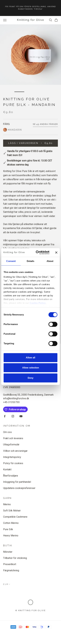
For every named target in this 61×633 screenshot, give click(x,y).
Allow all (30, 357)
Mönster (7, 551)
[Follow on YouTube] (21, 416)
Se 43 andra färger (45, 124)
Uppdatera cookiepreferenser (19, 488)
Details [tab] (30, 261)
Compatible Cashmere (15, 516)
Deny (30, 378)
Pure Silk (8, 529)
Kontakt (7, 469)
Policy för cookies (13, 463)
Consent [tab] (11, 261)
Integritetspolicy (12, 457)
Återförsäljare (10, 475)
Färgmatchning (11, 570)
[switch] (52, 324)
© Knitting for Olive (30, 610)
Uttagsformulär (11, 444)
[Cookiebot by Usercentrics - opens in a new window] (37, 252)
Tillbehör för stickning (15, 558)
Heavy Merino (10, 535)
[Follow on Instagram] (12, 416)
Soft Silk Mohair (12, 510)
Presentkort (9, 564)
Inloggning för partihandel (17, 481)
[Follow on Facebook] (4, 416)
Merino (7, 504)
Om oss (7, 432)
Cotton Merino (11, 523)
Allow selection (30, 367)
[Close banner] (56, 252)
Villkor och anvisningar (15, 450)
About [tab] (50, 261)
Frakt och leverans (13, 438)
